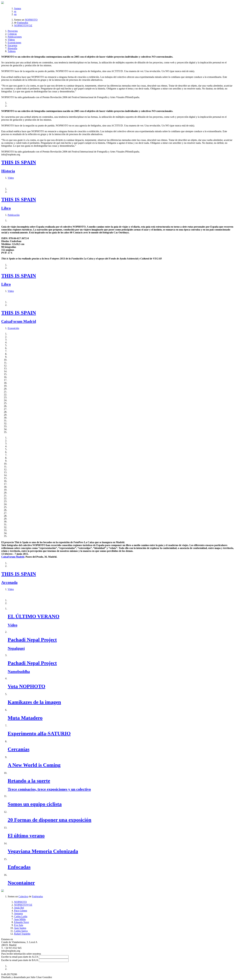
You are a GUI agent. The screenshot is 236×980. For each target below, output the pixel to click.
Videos (11, 39)
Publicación (14, 215)
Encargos (12, 45)
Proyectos (13, 31)
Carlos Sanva (21, 930)
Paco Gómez (20, 910)
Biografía (12, 48)
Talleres (12, 51)
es (15, 11)
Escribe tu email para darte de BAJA (19, 960)
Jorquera (18, 913)
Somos (17, 8)
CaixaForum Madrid (12, 556)
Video (11, 177)
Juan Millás (20, 919)
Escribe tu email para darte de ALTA (19, 956)
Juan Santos (20, 928)
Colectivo (23, 896)
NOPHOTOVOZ (23, 25)
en (15, 14)
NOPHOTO (31, 19)
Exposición (13, 328)
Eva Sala (18, 925)
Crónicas (12, 33)
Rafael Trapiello (22, 933)
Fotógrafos (22, 22)
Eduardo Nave (21, 922)
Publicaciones (15, 36)
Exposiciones (14, 42)
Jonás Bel (19, 907)
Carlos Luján (20, 916)
